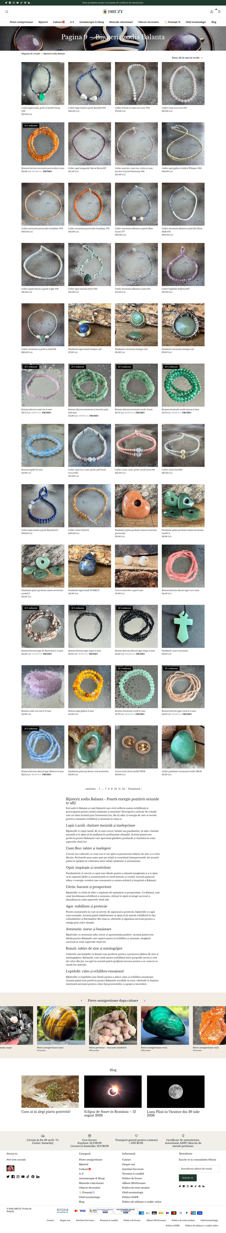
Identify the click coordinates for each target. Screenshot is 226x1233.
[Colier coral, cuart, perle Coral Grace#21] (136, 445)
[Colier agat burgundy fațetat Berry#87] (89, 143)
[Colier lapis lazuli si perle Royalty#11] (42, 505)
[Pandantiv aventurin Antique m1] (183, 324)
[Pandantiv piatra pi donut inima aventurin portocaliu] (136, 505)
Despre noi (128, 1164)
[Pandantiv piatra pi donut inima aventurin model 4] (183, 505)
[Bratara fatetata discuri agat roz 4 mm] (183, 566)
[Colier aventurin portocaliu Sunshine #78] (89, 204)
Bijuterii (43, 21)
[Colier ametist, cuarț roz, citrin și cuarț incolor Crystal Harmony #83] (136, 143)
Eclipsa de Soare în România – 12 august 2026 (110, 1113)
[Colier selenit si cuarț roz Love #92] (136, 83)
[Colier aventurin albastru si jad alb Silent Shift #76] (183, 204)
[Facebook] (10, 3)
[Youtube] (18, 3)
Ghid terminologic (196, 21)
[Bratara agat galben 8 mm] (89, 686)
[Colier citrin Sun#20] (183, 445)
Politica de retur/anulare (136, 1187)
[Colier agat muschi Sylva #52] (89, 264)
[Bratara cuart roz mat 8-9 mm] (42, 686)
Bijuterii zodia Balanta (54, 53)
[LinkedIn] (29, 3)
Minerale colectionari (121, 21)
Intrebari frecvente (133, 1169)
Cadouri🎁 (59, 21)
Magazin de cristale (30, 53)
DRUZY (17, 1209)
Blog (213, 21)
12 (123, 789)
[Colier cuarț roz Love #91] (183, 83)
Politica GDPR (130, 1197)
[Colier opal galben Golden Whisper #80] (183, 143)
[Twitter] (6, 3)
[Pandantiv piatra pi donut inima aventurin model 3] (42, 566)
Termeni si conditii (133, 1173)
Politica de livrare (132, 1178)
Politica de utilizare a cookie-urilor (141, 1201)
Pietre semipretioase (21, 21)
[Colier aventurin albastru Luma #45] (136, 264)
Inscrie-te (187, 1177)
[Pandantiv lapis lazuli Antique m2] (89, 324)
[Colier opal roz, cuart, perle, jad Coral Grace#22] (89, 445)
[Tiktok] (21, 3)
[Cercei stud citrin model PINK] (136, 746)
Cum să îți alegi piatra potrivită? (45, 1112)
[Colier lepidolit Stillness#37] (183, 264)
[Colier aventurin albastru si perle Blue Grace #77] (136, 204)
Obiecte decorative (148, 21)
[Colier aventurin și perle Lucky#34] (42, 324)
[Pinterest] (25, 3)
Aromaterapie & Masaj (91, 21)
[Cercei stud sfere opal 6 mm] (136, 566)
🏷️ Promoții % (172, 21)
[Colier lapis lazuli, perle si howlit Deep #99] (42, 83)
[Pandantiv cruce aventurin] (183, 626)
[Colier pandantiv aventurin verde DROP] (183, 746)
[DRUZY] (113, 12)
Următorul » (135, 789)
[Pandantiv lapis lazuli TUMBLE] (89, 566)
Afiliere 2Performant (134, 1183)
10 (115, 789)
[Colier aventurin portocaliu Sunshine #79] (42, 204)
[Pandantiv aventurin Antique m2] (136, 324)
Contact (126, 1159)
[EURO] (158, 1213)
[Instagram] (14, 3)
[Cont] (211, 11)
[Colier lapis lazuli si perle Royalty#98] (89, 83)
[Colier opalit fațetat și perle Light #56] (42, 264)
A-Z (72, 21)
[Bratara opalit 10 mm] (42, 445)
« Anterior (90, 789)
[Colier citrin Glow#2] (89, 505)
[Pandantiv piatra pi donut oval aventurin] (89, 746)
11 (119, 789)
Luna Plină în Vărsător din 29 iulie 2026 (173, 1113)
